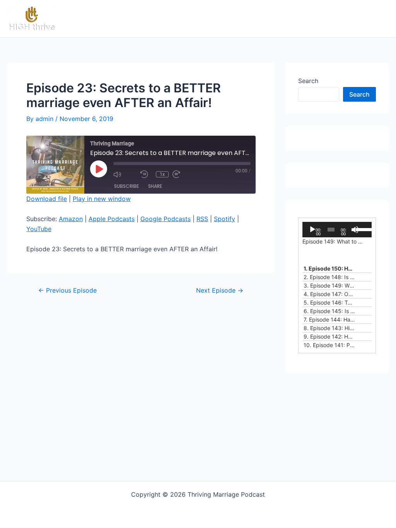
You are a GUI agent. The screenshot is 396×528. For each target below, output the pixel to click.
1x (162, 174)
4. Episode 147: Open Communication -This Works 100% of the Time (329, 294)
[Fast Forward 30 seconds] (184, 174)
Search (308, 81)
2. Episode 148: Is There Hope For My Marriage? (329, 277)
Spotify (224, 219)
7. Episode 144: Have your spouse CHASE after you (329, 319)
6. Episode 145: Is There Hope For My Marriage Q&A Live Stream (329, 311)
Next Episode (219, 290)
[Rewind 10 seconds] (146, 174)
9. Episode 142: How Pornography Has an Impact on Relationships (329, 336)
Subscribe (126, 186)
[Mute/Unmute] (125, 174)
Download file (46, 199)
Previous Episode (67, 290)
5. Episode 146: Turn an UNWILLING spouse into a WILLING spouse (329, 302)
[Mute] (355, 229)
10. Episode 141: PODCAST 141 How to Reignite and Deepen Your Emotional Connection (329, 345)
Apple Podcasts (112, 219)
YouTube (38, 229)
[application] (337, 229)
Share (155, 186)
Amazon (71, 219)
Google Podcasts (165, 219)
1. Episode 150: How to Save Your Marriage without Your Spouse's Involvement (329, 268)
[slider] (362, 229)
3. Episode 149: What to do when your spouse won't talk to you (329, 285)
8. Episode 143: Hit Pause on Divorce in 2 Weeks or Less (329, 328)
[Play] (312, 229)
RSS (202, 219)
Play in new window (102, 199)
